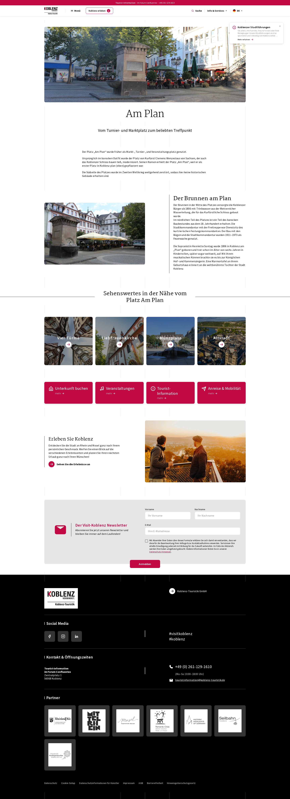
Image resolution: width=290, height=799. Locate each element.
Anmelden (145, 564)
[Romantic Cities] (162, 721)
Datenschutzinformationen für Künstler (99, 783)
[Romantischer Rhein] (94, 721)
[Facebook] (49, 636)
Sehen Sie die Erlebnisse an (73, 464)
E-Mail (148, 524)
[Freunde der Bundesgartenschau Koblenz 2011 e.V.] (60, 755)
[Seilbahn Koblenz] (230, 721)
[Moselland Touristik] (128, 721)
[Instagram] (63, 636)
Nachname (200, 509)
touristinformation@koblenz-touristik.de (200, 680)
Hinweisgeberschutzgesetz (181, 783)
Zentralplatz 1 (57, 672)
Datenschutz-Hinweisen (160, 551)
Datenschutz (50, 783)
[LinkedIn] (76, 636)
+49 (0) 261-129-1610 (193, 667)
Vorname (149, 509)
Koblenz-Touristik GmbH (192, 591)
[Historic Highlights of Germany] (196, 721)
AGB (141, 783)
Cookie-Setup (68, 783)
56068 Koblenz (53, 678)
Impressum (129, 783)
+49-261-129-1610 (167, 3)
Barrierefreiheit (155, 783)
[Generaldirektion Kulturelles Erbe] (60, 721)
